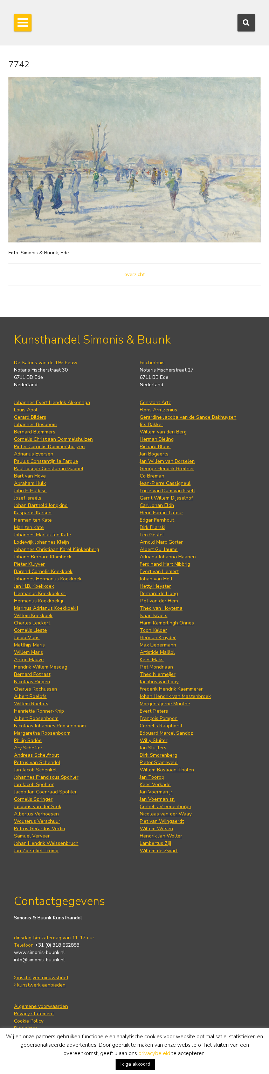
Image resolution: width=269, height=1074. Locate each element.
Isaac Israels (153, 615)
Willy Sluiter (153, 740)
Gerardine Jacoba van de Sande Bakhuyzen (188, 417)
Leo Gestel (152, 534)
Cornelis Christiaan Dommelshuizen (53, 439)
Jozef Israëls (27, 498)
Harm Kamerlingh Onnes (167, 623)
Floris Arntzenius (158, 410)
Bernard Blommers (34, 432)
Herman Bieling (157, 439)
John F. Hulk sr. (30, 490)
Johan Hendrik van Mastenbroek (175, 696)
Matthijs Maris (29, 645)
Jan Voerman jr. (156, 792)
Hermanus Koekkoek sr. (40, 593)
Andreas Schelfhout (36, 755)
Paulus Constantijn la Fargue (46, 461)
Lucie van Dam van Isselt (167, 490)
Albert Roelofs (30, 696)
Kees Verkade (155, 784)
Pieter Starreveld (159, 762)
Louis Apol (25, 410)
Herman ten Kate (33, 520)
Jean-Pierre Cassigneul (165, 483)
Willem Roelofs (31, 703)
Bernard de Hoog (159, 593)
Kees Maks (152, 659)
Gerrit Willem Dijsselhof (166, 498)
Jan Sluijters (153, 747)
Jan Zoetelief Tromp (36, 850)
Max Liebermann (158, 645)
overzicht (134, 274)
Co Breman (152, 476)
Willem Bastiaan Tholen (167, 769)
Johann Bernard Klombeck (42, 556)
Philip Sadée (28, 740)
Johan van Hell (156, 578)
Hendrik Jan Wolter (161, 836)
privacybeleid (154, 1053)
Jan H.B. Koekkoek (34, 586)
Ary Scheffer (28, 747)
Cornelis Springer (33, 799)
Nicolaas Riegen (32, 681)
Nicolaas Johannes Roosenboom (50, 725)
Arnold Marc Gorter (161, 542)
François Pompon (159, 718)
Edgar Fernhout (157, 520)
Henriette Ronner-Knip (39, 711)
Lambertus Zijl (155, 843)
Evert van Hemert (159, 571)
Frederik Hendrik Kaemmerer (171, 689)
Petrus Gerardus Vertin (39, 828)
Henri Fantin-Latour (161, 512)
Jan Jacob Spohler (34, 784)
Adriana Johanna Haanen (168, 556)
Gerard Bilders (30, 417)
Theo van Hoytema (161, 608)
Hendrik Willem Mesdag (40, 667)
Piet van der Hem (159, 601)
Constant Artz (155, 402)
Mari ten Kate (29, 527)
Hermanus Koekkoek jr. (39, 601)
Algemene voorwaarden (41, 1006)
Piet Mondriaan (156, 667)
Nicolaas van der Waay (166, 814)
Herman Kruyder (158, 637)
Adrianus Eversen (33, 454)
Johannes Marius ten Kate (42, 534)
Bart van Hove (30, 476)
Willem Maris (28, 652)
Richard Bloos (155, 446)
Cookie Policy (28, 1021)
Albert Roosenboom (36, 718)
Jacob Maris (27, 637)
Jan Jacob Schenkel (35, 769)
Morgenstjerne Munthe (165, 703)
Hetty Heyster (155, 586)
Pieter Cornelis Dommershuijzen (49, 446)
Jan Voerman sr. (157, 799)
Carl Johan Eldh (157, 505)
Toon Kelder (153, 630)
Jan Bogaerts (154, 454)
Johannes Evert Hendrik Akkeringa (52, 402)
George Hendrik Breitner (167, 468)
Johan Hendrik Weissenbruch (46, 843)
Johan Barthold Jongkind (41, 505)
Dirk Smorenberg (158, 755)
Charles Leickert (32, 623)
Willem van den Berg (163, 432)
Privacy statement (34, 1013)
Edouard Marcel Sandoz (166, 733)
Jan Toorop (152, 777)
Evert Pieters (154, 711)
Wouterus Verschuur (37, 821)
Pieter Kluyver (29, 564)
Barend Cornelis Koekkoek (43, 571)
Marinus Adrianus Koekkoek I (46, 608)
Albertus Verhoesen (36, 814)
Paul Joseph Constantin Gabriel (48, 468)
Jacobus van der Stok (37, 806)
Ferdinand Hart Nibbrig (165, 564)
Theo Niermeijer (157, 674)
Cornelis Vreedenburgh (165, 806)
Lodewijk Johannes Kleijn (41, 542)
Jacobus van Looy (159, 681)
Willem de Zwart (159, 850)
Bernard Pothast (32, 674)
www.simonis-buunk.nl (39, 952)
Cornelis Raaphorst (161, 725)
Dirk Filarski (152, 527)
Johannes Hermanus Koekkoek (48, 578)
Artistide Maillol (157, 652)
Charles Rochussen (35, 689)
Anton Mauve (29, 659)
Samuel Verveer (32, 836)
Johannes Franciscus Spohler (46, 777)
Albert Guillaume (159, 549)
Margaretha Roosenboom (42, 733)
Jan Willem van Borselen (167, 461)
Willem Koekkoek (33, 615)
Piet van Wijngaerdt (162, 821)
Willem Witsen (156, 828)
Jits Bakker (151, 424)
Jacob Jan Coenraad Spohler (45, 792)
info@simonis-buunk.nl (39, 959)
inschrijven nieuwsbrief (42, 977)
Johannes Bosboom (35, 424)
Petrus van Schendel (37, 762)
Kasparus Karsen (32, 512)
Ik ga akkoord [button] (135, 1064)
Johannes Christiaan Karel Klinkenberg (56, 549)
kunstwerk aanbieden (40, 985)
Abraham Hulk (30, 483)
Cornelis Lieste (30, 630)
